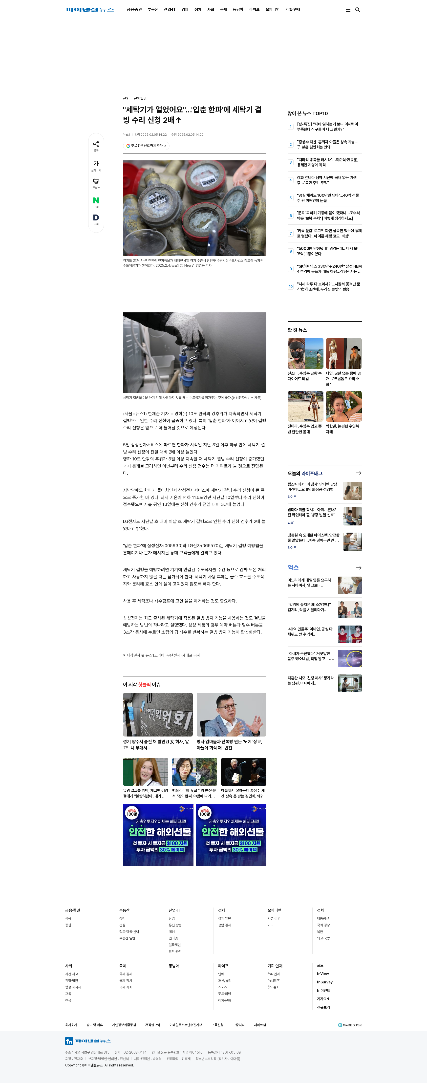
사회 (210, 9)
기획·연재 (292, 9)
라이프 (254, 9)
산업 (172, 918)
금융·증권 (134, 9)
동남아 (238, 9)
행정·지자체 (73, 987)
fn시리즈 (274, 981)
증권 (68, 925)
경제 (185, 9)
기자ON (323, 999)
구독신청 (217, 1025)
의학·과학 (175, 951)
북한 (320, 932)
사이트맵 (260, 1025)
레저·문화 (224, 1000)
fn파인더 (274, 974)
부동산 (153, 9)
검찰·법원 (71, 981)
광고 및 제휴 (94, 1025)
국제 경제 (125, 974)
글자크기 (96, 170)
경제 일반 (224, 918)
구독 (96, 207)
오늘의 (305, 474)
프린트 (96, 187)
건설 (122, 925)
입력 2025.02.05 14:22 (150, 134)
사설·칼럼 (274, 918)
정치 (197, 9)
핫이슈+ (273, 987)
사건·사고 (71, 974)
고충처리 (239, 1025)
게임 (172, 932)
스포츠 (222, 987)
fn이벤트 (323, 990)
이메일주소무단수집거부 (186, 1025)
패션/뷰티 (224, 981)
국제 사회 (125, 987)
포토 (320, 965)
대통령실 (323, 918)
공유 (96, 150)
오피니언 (272, 9)
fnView (323, 974)
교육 (68, 994)
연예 (221, 974)
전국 (68, 1000)
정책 (122, 918)
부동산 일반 (127, 938)
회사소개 (71, 1025)
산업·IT (170, 9)
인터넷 (173, 938)
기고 (271, 925)
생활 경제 (224, 925)
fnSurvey (325, 982)
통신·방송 (175, 925)
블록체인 (175, 945)
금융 (68, 918)
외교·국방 (323, 938)
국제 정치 (125, 981)
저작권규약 (152, 1025)
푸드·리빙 (224, 994)
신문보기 (323, 1007)
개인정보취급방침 (124, 1025)
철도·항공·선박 (129, 932)
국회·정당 (323, 925)
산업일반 (140, 98)
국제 (223, 9)
